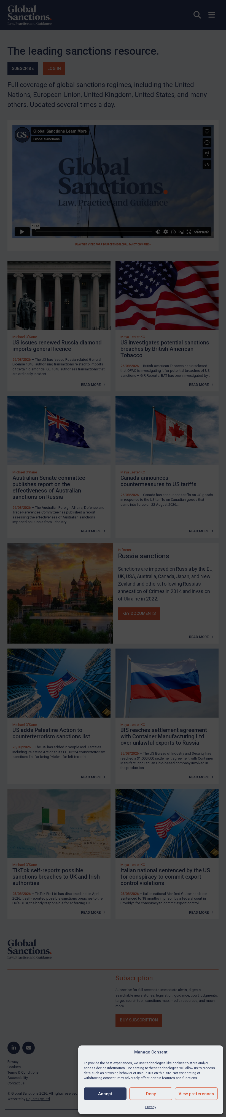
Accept (105, 1093)
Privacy (150, 1107)
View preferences (196, 1093)
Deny (151, 1093)
